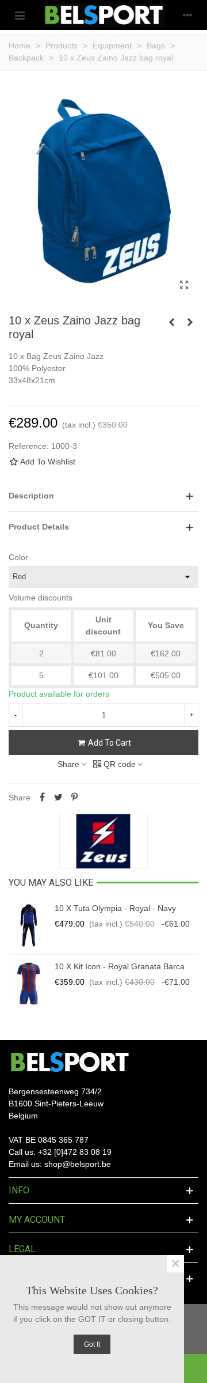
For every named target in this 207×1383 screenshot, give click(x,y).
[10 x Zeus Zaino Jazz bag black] (189, 322)
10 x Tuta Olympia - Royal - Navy (115, 908)
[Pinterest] (74, 797)
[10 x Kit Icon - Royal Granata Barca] (29, 984)
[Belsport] (104, 15)
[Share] (42, 797)
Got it (92, 1344)
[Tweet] (58, 797)
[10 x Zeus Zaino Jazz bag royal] (184, 285)
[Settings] (187, 15)
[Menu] (19, 15)
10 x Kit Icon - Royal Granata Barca (120, 966)
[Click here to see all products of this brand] (103, 841)
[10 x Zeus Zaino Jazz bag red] (171, 322)
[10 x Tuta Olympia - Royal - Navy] (29, 925)
